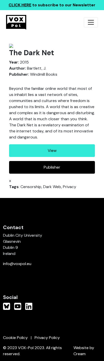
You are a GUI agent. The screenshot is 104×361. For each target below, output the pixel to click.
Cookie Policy (15, 337)
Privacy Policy (47, 337)
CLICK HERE (20, 5)
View (52, 150)
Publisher (52, 167)
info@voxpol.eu (17, 263)
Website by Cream (83, 350)
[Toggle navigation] (91, 22)
